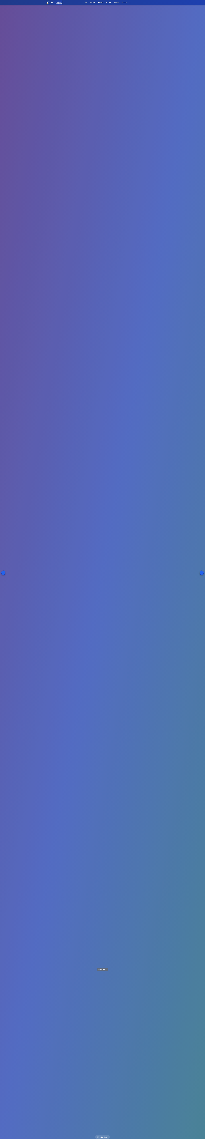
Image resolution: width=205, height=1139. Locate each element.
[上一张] (3, 573)
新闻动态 (100, 2)
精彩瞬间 (116, 2)
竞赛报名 (124, 2)
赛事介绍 (92, 2)
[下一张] (202, 573)
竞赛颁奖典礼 (102, 970)
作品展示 (108, 2)
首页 (86, 2)
